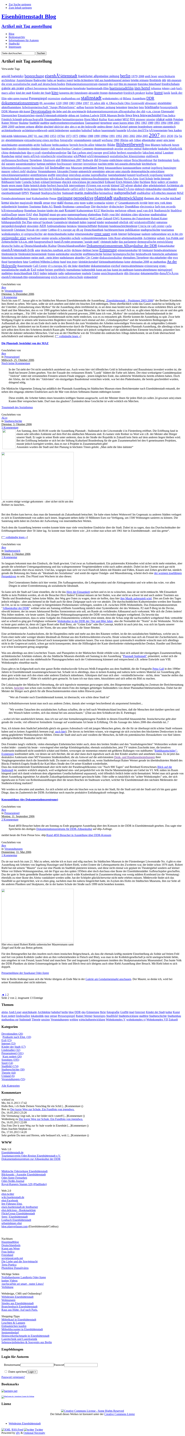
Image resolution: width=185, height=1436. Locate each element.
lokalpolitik (37, 1015)
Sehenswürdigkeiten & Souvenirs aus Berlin (26, 1342)
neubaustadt (111, 222)
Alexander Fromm (67, 171)
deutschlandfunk (23, 273)
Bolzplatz (103, 226)
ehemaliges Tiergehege (136, 257)
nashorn (145, 233)
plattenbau (94, 214)
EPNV (25, 193)
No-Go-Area (131, 178)
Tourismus (35, 206)
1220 (59, 103)
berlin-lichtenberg (84, 80)
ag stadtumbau (158, 261)
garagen (10, 163)
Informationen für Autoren (24, 40)
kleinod (115, 185)
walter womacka (95, 202)
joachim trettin (106, 163)
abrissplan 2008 (140, 261)
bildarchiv (101, 144)
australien (75, 130)
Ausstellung (139, 98)
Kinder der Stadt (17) (13, 1046)
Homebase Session (35, 210)
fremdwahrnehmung (165, 250)
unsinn (45, 238)
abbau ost (73, 115)
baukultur (163, 148)
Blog (11, 33)
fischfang (145, 181)
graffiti (51, 174)
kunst (158, 92)
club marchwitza (60, 148)
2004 (139, 135)
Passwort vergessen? (13, 1377)
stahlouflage (9, 214)
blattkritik (175, 148)
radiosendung (159, 233)
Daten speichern (17, 1371)
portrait (146, 167)
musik (38, 202)
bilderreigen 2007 (23, 135)
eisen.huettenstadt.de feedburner (19, 1206)
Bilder (111, 145)
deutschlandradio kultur (61, 233)
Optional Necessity (34, 1432)
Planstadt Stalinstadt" (135, 656)
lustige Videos (9, 1280)
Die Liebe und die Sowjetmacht (19, 1261)
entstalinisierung (39, 277)
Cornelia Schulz (31, 181)
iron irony (72, 261)
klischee (14, 202)
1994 (163, 122)
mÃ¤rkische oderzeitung (64, 178)
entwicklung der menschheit (88, 181)
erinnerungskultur (128, 250)
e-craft (36, 152)
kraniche (168, 174)
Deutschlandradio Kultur (40, 246)
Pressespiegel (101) (12, 1053)
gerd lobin (109, 152)
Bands (57, 206)
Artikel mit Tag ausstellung (26, 26)
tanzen (21, 214)
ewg (175, 257)
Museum (76, 167)
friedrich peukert (134, 93)
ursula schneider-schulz (65, 238)
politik (169, 119)
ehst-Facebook (9, 1200)
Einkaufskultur (166, 245)
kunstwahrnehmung (145, 269)
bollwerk (166, 144)
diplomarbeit (115, 92)
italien (83, 222)
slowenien (32, 226)
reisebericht (48, 156)
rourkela (86, 273)
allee (145, 185)
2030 (170, 136)
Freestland (7, 1254)
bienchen (133, 107)
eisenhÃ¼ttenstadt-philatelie (51, 115)
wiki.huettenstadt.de (12, 1197)
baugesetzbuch (43, 241)
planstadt (103, 197)
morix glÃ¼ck (31, 156)
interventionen (77, 185)
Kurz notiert (115, 119)
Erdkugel (110, 181)
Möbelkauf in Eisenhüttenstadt (18, 1319)
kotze (127, 261)
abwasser (151, 103)
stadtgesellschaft (125, 193)
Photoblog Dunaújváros (15, 1267)
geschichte (76, 253)
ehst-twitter (7, 1193)
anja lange (169, 140)
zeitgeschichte (33, 234)
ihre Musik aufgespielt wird (136, 598)
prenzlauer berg (93, 167)
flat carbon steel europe (87, 152)
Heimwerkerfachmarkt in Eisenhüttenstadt (25, 1335)
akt (45, 233)
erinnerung (151, 266)
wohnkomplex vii (112, 98)
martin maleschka (86, 193)
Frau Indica (168, 115)
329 (122, 185)
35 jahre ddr (97, 103)
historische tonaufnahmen (16, 257)
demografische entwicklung (155, 241)
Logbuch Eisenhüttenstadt (16, 1219)
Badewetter (39, 80)
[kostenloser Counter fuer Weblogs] (17, 1395)
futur (25, 261)
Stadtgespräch (12, 550)
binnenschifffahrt (87, 226)
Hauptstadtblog (53, 119)
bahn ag (51, 80)
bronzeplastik (169, 107)
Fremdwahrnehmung (13, 198)
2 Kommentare (9, 819)
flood (4, 261)
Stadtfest (176, 210)
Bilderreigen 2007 (71, 160)
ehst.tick (66, 181)
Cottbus (52, 229)
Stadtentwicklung (128, 1016)
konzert (131, 174)
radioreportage (73, 273)
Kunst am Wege (10, 1248)
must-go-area (58, 214)
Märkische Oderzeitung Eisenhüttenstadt (24, 1171)
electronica (147, 206)
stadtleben (7, 273)
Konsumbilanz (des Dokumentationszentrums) (29, 799)
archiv (36, 144)
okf (131, 222)
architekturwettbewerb (35, 130)
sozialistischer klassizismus (127, 156)
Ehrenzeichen (9, 115)
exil (116, 84)
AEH (42, 226)
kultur (150, 93)
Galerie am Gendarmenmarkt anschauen (108, 979)
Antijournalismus (56, 226)
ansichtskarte (166, 76)
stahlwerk (152, 156)
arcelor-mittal (133, 148)
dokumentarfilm (150, 273)
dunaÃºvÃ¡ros (125, 189)
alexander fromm (98, 92)
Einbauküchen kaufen (13, 1326)
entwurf (37, 222)
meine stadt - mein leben (45, 257)
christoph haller (109, 241)
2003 (176, 122)
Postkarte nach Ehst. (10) (17, 1037)
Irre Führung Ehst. (11, 1203)
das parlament (128, 241)
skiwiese (144, 214)
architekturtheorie (11, 130)
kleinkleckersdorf (88, 261)
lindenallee (57, 167)
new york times (163, 202)
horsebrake (79, 88)
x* (116, 202)
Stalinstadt (68, 192)
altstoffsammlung (11, 107)
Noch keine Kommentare (15, 363)
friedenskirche (9, 253)
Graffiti (124, 1012)
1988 (90, 135)
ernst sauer (102, 234)
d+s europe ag (66, 229)
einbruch (140, 189)
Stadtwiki (14, 43)
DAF (29, 214)
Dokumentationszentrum (82, 84)
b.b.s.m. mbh (26, 241)
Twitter (39, 1429)
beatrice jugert (65, 80)
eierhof (115, 266)
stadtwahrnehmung (14, 218)
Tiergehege (35, 160)
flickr (154, 181)
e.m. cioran (153, 111)
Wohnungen (8, 1300)
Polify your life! (111, 214)
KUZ (97, 210)
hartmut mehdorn (46, 163)
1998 (170, 122)
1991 (112, 135)
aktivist (59, 126)
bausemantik (16, 189)
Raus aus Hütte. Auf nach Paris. (19, 1309)
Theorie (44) (8, 1072)
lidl (47, 167)
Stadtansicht (162, 210)
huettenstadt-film (98, 88)
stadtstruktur (158, 214)
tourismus (167, 229)
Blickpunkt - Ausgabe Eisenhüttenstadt (23, 1174)
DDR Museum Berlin (112, 115)
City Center (92, 257)
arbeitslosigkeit (157, 185)
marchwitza (41, 178)
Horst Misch (91, 119)
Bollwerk (88, 160)
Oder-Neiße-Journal (12, 1181)
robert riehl (18, 171)
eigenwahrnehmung (132, 265)
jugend (91, 222)
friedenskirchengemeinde (32, 253)
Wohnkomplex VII (157, 1019)
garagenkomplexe (26, 163)
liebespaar (134, 234)
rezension (54, 98)
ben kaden (175, 130)
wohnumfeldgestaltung (94, 238)
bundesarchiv (9, 148)
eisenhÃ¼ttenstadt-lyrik (17, 250)
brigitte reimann (140, 80)
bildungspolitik (11, 222)
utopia (43, 218)
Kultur (103, 119)
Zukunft (107, 218)
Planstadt (35, 192)
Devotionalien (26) (12, 1033)
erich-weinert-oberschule (67, 277)
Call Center (40, 266)
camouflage (82, 206)
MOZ (125, 119)
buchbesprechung (114, 229)
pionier (151, 119)
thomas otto (71, 202)
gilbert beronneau (36, 88)
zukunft (96, 140)
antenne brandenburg (140, 126)
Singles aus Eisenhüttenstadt (17, 1303)
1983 (72, 103)
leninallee (37, 167)
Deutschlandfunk (94, 229)
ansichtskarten (9, 144)
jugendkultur (99, 175)
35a (176, 135)
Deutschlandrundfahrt (71, 246)
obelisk (123, 222)
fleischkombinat (142, 160)
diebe (107, 189)
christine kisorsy (39, 148)
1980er (83, 135)
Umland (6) (8, 1075)
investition (90, 163)
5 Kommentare (9, 427)
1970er (61, 135)
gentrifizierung (38, 174)
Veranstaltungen (47, 171)
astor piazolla (122, 171)
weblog (74, 1019)
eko (111, 84)
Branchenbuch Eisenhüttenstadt (19, 1306)
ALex (4, 417)
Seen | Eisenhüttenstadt (14, 1216)
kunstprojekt (27, 178)
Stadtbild (34, 122)
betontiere (121, 107)
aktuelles (80, 257)
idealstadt (73, 222)
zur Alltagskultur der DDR (45, 1158)
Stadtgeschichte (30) (13, 1069)
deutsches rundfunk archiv (56, 250)
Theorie (33, 218)
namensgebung (77, 214)
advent (129, 185)
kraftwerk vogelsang (149, 175)
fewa (128, 115)
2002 (132, 135)
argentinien (98, 171)
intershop (62, 175)
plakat (160, 119)
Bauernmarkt (24, 265)
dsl (96, 160)
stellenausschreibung (15, 160)
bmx (141, 107)
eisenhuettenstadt (11, 192)
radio (61, 273)
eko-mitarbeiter (158, 257)
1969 (65, 103)
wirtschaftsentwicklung (92, 1019)
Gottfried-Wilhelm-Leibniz (44, 261)
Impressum (15, 46)
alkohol (138, 185)
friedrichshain (171, 84)
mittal (18, 156)
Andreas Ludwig (89, 115)
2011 (163, 135)
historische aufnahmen (165, 253)
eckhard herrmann (51, 181)
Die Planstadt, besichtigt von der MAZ (25, 343)
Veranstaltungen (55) (13, 1079)
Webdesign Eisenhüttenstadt (17, 1296)
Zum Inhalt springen (20, 7)
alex (66, 126)
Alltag (137, 140)
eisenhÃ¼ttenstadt (61, 75)
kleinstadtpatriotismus (111, 261)
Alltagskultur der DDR (16, 608)
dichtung (77, 250)
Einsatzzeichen (26, 115)
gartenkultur (63, 253)
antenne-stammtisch (164, 126)
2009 (11, 126)
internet (78, 163)
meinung (65, 198)
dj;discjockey (116, 206)
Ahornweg (49, 160)
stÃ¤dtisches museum (163, 192)
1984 (78, 103)
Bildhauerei (8, 181)
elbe (169, 257)
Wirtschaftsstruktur (78, 218)
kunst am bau (103, 269)
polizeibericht (9, 206)
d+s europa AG (57, 266)
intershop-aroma (79, 175)
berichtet (19, 687)
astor (37, 250)
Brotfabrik (155, 80)
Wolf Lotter (95, 218)
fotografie (66, 140)
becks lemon (31, 189)
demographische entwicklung (147, 171)
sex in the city (175, 233)
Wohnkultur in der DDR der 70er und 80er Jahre (85, 621)
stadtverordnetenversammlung (67, 122)
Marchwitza (107, 210)
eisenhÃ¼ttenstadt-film (14, 277)
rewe (53, 202)
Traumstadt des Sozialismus (17, 407)
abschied (48, 126)
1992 (119, 136)
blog (147, 144)
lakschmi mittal (152, 152)
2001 (126, 135)
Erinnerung (108, 250)
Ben (3, 287)
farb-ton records (165, 206)
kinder (100, 222)
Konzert (70, 210)
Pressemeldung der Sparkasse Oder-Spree (25, 972)
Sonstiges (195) (10, 1059)
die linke (73, 265)
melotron (120, 210)
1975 (75, 135)
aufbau (80, 107)
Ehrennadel (167, 111)
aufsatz (161, 238)
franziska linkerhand (149, 84)
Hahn (26, 185)
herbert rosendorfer (129, 152)
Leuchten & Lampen (13, 1322)
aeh (131, 140)
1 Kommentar (9, 297)
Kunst (176, 1012)
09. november (47, 103)
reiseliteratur (64, 156)
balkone (46, 145)
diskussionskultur (110, 257)
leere (151, 202)
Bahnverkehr (149, 148)
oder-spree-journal (17, 98)
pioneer (141, 119)
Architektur (149, 238)
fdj (139, 250)
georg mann (15, 185)
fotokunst (147, 250)
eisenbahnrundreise (54, 152)
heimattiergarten (72, 119)
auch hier (60, 731)
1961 (137, 122)
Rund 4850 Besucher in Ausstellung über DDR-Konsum (78, 835)
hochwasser (64, 163)
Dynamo (104, 160)
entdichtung (116, 160)
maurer (5, 171)
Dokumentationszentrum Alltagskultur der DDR (122, 246)
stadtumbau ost (70, 98)
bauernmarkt (108, 130)
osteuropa (161, 222)
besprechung (34, 76)
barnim (89, 107)
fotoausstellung (113, 167)
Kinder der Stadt (41, 92)
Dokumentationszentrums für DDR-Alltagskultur (64, 828)
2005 (145, 135)
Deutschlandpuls (10, 1245)
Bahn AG (47, 206)
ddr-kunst (24, 111)
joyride (144, 202)
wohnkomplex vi (12, 234)
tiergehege (106, 122)
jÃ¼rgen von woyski (98, 185)
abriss (39, 126)
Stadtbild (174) (9, 1066)
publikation (132, 229)
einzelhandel (169, 189)
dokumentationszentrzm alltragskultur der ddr (116, 111)
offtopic (131, 210)
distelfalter (84, 265)
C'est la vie (144, 226)
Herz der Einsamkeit (78, 591)
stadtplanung (67, 257)
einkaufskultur (153, 189)
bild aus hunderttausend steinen (112, 80)
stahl (60, 202)
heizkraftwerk (143, 253)
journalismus (73, 269)
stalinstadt (91, 97)
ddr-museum (174, 80)
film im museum (128, 84)
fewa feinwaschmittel (147, 115)
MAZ (180, 193)
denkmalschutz (17, 152)
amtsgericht (84, 171)
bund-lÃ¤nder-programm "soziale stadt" (77, 241)
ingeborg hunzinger (163, 167)
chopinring (23, 148)
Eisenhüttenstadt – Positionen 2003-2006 (130, 300)
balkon (97, 130)
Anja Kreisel (120, 126)
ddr (164, 80)
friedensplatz (165, 160)
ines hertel (142, 88)
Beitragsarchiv (17, 37)
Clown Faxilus (94, 189)
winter (110, 202)
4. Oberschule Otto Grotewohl (125, 103)
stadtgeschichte (150, 229)
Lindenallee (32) (10, 1050)
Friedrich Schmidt (11, 119)
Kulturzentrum (84, 210)
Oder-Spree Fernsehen (14, 1177)
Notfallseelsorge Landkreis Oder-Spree (23, 1277)
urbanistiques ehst (11, 1223)
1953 (53, 136)
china (4, 152)
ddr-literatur (132, 273)
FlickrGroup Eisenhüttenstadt (18, 1213)
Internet (122, 233)
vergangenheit (57, 218)
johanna (156, 88)
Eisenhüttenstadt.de (12, 1152)
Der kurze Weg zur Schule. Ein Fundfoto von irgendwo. (42, 1109)
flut (155, 160)
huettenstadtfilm (121, 88)
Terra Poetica (8, 1264)
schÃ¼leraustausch (98, 156)
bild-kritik (7, 135)
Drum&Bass (132, 206)
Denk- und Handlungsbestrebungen (134, 757)
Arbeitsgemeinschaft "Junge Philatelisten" (49, 107)
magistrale (26, 202)
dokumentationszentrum (20, 103)
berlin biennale (162, 178)
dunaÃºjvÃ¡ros (168, 273)
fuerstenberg (15, 261)
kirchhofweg (149, 163)
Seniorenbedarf (10, 1332)
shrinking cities (129, 214)
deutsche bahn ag (12, 246)
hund (63, 261)
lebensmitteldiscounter (16, 167)
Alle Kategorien (10, 1085)
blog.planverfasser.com (14, 1226)
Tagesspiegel (92, 122)
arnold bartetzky (12, 76)
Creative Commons (82, 148)
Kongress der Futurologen (135, 218)
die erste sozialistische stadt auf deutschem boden (33, 84)
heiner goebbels (55, 269)
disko (114, 189)
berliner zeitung (105, 107)
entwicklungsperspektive (15, 174)
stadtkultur (144, 193)
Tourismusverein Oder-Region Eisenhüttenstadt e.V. (31, 1155)
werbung (107, 140)
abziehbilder (164, 103)
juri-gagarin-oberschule (128, 163)
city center (41, 229)
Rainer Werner (9, 122)
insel (28, 198)
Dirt (93, 206)
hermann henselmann (60, 88)
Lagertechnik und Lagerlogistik (19, 1339)
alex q (73, 126)
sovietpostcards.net (12, 1258)
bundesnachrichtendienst (123, 226)
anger (159, 140)
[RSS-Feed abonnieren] (6, 1429)
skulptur (31, 171)
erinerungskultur (84, 233)
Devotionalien (41, 111)
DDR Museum (9, 111)
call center (158, 226)
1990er (104, 135)
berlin (125, 75)
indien (43, 273)
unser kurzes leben (123, 122)
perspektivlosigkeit (13, 226)
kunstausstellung (132, 167)
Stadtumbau (174, 1015)
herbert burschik (57, 185)
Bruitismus (68, 206)
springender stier (13, 238)
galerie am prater (12, 88)
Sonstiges (23, 206)
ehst (35, 214)
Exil (33, 269)
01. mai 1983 (41, 135)
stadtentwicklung (128, 198)
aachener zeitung (24, 126)
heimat (107, 254)
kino (55, 92)
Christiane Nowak (24, 229)
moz (67, 167)
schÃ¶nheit (80, 156)
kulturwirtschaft (10, 178)
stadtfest (44, 122)
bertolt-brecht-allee (82, 145)
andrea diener (105, 126)
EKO (36, 273)
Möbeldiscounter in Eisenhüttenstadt (22, 1329)
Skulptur (24, 122)
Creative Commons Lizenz (119, 1414)
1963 (144, 122)
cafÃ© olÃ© (77, 189)
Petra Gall (158, 668)
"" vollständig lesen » (68, 336)
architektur (8, 80)
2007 (154, 135)
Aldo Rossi (114, 238)
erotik (114, 233)
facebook (47, 222)
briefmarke (152, 107)
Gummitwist (60, 222)
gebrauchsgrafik (33, 119)
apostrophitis (25, 144)
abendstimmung (14, 140)
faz (69, 152)
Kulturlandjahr (40, 198)
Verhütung (7, 1287)
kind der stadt (23, 92)
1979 (134, 76)
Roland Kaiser (159, 218)
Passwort (59, 1364)
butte (18, 181)
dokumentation (100, 266)
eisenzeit (103, 84)
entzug (127, 160)
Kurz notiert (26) (12, 1056)
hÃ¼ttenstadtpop (12, 210)
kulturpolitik (88, 269)
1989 (150, 122)
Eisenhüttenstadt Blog (28, 16)
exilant (40, 269)
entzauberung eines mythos (41, 140)
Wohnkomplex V (116, 1019)
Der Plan (27, 222)
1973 (69, 135)
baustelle (121, 130)
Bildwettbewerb (130, 144)
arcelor (118, 148)
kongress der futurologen (73, 92)
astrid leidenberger (58, 130)
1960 (116, 140)
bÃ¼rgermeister (158, 130)
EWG (116, 218)
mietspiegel (165, 269)
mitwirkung (116, 178)
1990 (97, 135)
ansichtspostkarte (112, 273)
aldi (58, 160)
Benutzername (12, 1364)
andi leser (151, 76)
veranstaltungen (82, 140)
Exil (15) (6, 1040)
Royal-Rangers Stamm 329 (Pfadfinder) (24, 1184)
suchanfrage (34, 238)
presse (46, 202)
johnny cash (169, 88)
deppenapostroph (104, 148)
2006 (4, 126)
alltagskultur (149, 140)
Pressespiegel (38, 98)
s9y (18, 1432)
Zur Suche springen (20, 4)
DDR (150, 98)
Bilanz (127, 98)
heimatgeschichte (124, 254)
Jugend (44, 214)
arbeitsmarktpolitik (132, 238)
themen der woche (156, 198)
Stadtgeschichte (51, 193)
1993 (157, 122)
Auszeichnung (24, 80)
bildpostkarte (61, 189)
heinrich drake (38, 185)
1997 (86, 103)
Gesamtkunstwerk (128, 202)
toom (83, 202)
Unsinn (96, 273)
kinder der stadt (55, 210)
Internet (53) (8, 1043)
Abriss (124, 140)
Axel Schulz (146, 178)
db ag (79, 229)
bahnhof (86, 130)
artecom (110, 171)
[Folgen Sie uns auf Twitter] (29, 1429)
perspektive (83, 198)
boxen (175, 144)
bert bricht (45, 189)
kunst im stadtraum (123, 269)
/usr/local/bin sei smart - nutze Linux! (22, 1283)
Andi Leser (15, 1012)
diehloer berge (90, 250)
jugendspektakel (117, 174)
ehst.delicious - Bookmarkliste (18, 1210)
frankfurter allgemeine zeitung (98, 76)
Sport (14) (7, 1063)
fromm (51, 253)
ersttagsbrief (91, 277)
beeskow (72, 226)
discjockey (102, 206)
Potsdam (178, 119)
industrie (52, 273)
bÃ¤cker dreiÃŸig (138, 130)
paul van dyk (145, 210)
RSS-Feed (17, 1429)
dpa (29, 152)
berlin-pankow (60, 144)
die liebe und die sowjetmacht (69, 111)
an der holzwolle (87, 126)
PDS (132, 119)
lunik (167, 93)
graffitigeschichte (92, 253)
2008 (141, 76)
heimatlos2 (106, 193)
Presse (53, 198)
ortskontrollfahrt (145, 222)
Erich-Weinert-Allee (127, 181)
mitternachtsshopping (95, 178)
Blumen (156, 145)
